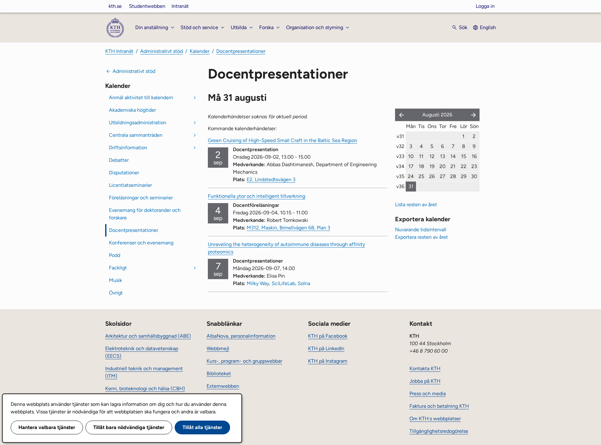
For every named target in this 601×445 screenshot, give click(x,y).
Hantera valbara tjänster (46, 427)
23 (474, 166)
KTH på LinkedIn (326, 348)
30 (474, 176)
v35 (400, 176)
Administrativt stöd (161, 51)
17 (411, 166)
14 (453, 156)
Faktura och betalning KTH (439, 406)
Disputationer (124, 173)
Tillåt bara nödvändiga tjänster (128, 427)
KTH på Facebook (327, 336)
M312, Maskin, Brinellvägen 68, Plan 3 (288, 228)
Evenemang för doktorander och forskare (145, 214)
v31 (400, 136)
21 (452, 166)
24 (411, 176)
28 (453, 176)
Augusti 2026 (437, 115)
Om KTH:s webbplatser (435, 419)
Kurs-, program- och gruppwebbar (244, 361)
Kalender (199, 51)
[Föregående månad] (400, 115)
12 (431, 156)
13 (442, 156)
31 (411, 186)
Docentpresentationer (240, 51)
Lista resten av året (416, 204)
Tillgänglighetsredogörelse (438, 431)
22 (463, 166)
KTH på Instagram (327, 361)
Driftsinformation (128, 148)
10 (411, 156)
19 (431, 166)
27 (442, 176)
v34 (400, 166)
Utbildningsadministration (137, 122)
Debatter (119, 160)
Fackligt (118, 268)
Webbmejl (218, 348)
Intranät (180, 6)
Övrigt (116, 293)
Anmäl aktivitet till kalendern (141, 97)
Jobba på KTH (424, 381)
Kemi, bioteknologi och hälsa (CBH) (145, 388)
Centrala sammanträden (135, 135)
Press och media (427, 393)
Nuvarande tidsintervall (420, 230)
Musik (115, 280)
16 (474, 156)
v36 (400, 186)
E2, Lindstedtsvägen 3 (271, 179)
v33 (400, 156)
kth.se (115, 6)
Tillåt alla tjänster (202, 427)
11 (421, 156)
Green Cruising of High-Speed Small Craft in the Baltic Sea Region (282, 140)
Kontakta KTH (424, 368)
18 (421, 166)
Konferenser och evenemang (141, 243)
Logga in (485, 6)
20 (442, 166)
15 (463, 156)
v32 (400, 146)
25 (421, 176)
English (488, 27)
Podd (114, 255)
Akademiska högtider (132, 110)
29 (463, 176)
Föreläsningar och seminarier (141, 198)
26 (432, 176)
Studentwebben (147, 6)
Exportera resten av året (421, 237)
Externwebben (223, 386)
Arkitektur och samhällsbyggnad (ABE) (148, 336)
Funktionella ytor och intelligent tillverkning (256, 196)
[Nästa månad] (474, 115)
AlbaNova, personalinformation (241, 336)
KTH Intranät (119, 51)
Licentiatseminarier (130, 185)
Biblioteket (219, 373)
